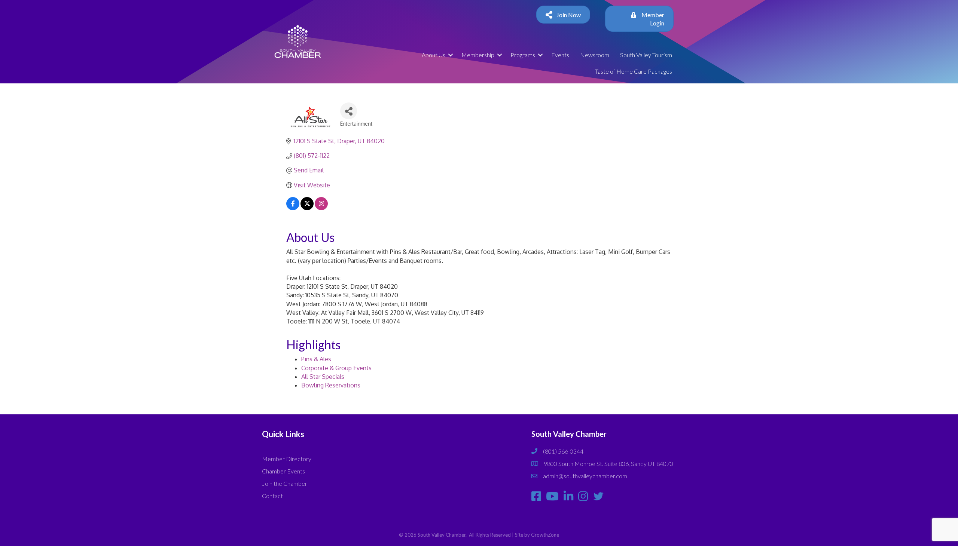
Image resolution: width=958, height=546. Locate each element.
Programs (522, 54)
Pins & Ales (316, 359)
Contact (272, 495)
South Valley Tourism (646, 54)
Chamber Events (283, 471)
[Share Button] (348, 110)
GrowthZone (545, 535)
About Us (433, 54)
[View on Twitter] (307, 208)
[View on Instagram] (321, 208)
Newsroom (594, 54)
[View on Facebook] (292, 208)
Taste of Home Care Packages (633, 71)
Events (560, 54)
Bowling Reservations (330, 385)
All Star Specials (322, 376)
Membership (477, 54)
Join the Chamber (284, 483)
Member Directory (286, 458)
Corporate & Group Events (336, 368)
